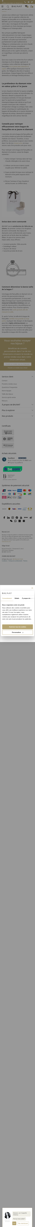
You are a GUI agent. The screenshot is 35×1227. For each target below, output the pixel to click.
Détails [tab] (17, 598)
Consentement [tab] (7, 598)
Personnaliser (16, 632)
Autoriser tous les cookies (17, 627)
